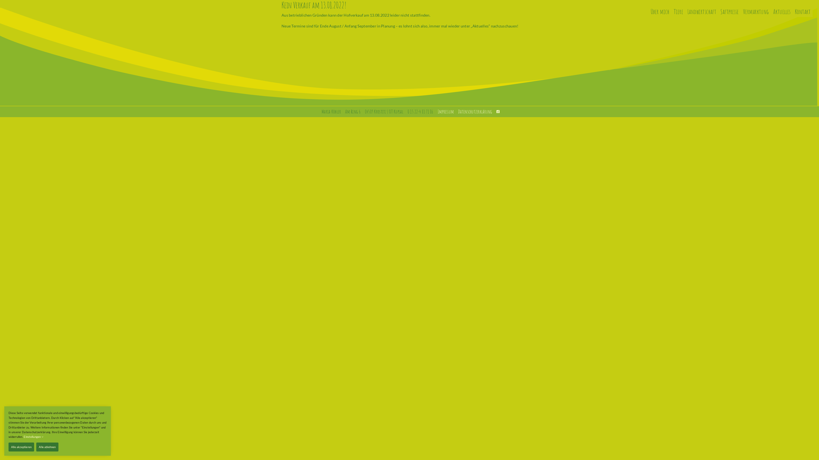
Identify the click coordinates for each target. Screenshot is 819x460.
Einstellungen (33, 436)
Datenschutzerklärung (475, 111)
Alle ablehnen (47, 447)
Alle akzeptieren (21, 447)
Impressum (446, 111)
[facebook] (498, 111)
